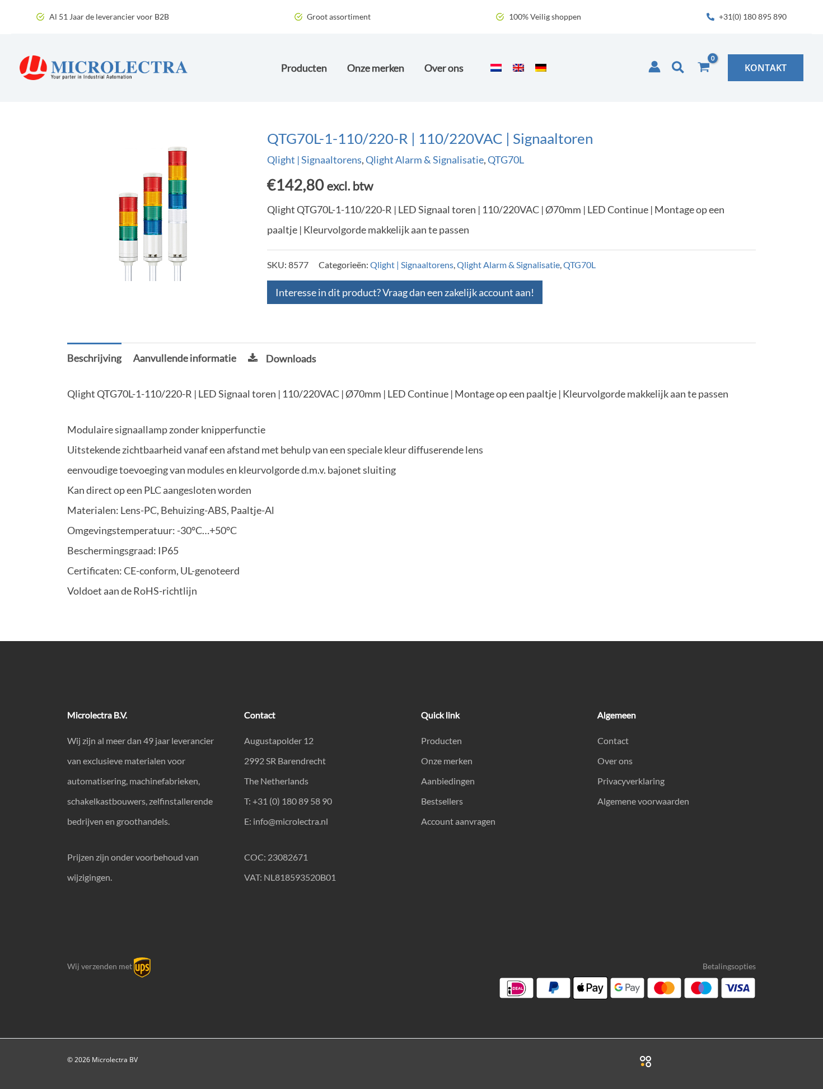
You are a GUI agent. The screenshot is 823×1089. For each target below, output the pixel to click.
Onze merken (447, 760)
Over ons (615, 760)
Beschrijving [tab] (94, 358)
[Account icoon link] (654, 66)
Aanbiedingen (448, 780)
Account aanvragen (458, 821)
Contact (613, 740)
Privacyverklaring (631, 780)
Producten (441, 740)
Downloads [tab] (291, 358)
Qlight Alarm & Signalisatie (425, 159)
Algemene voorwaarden (643, 801)
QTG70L (506, 159)
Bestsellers (442, 801)
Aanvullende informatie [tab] (184, 358)
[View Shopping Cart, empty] (703, 67)
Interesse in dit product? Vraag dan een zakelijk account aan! (404, 292)
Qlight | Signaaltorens (314, 159)
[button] (678, 68)
